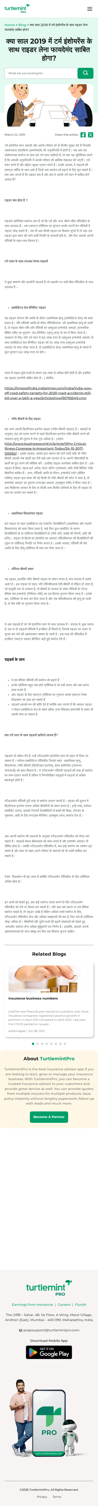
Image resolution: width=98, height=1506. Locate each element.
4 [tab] (47, 1044)
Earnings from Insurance (32, 1305)
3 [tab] (42, 1044)
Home (10, 25)
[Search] (85, 73)
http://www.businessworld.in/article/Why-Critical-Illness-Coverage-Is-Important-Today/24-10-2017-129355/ (46, 449)
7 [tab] (60, 1044)
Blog (22, 25)
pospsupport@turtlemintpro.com (51, 1330)
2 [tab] (37, 1044)
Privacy (42, 1496)
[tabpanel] (49, 999)
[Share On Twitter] (90, 135)
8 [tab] (65, 1044)
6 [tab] (56, 1044)
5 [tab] (51, 1044)
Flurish (80, 1305)
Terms (57, 1496)
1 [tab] (33, 1044)
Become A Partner (49, 1117)
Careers (64, 1305)
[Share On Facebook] (83, 135)
